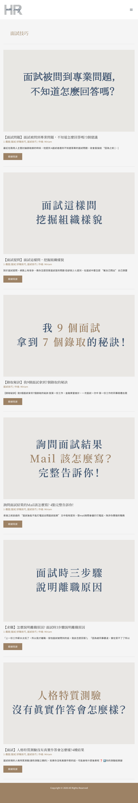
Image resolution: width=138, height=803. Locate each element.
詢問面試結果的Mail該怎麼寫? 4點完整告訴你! (38, 504)
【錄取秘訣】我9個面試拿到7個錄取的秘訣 (35, 382)
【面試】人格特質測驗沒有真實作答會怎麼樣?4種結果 (43, 749)
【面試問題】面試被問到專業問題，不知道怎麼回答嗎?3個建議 (50, 137)
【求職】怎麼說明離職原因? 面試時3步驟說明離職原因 (44, 627)
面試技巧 (32, 141)
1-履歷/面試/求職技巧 (14, 141)
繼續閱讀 (13, 155)
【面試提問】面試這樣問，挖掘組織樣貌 (33, 259)
